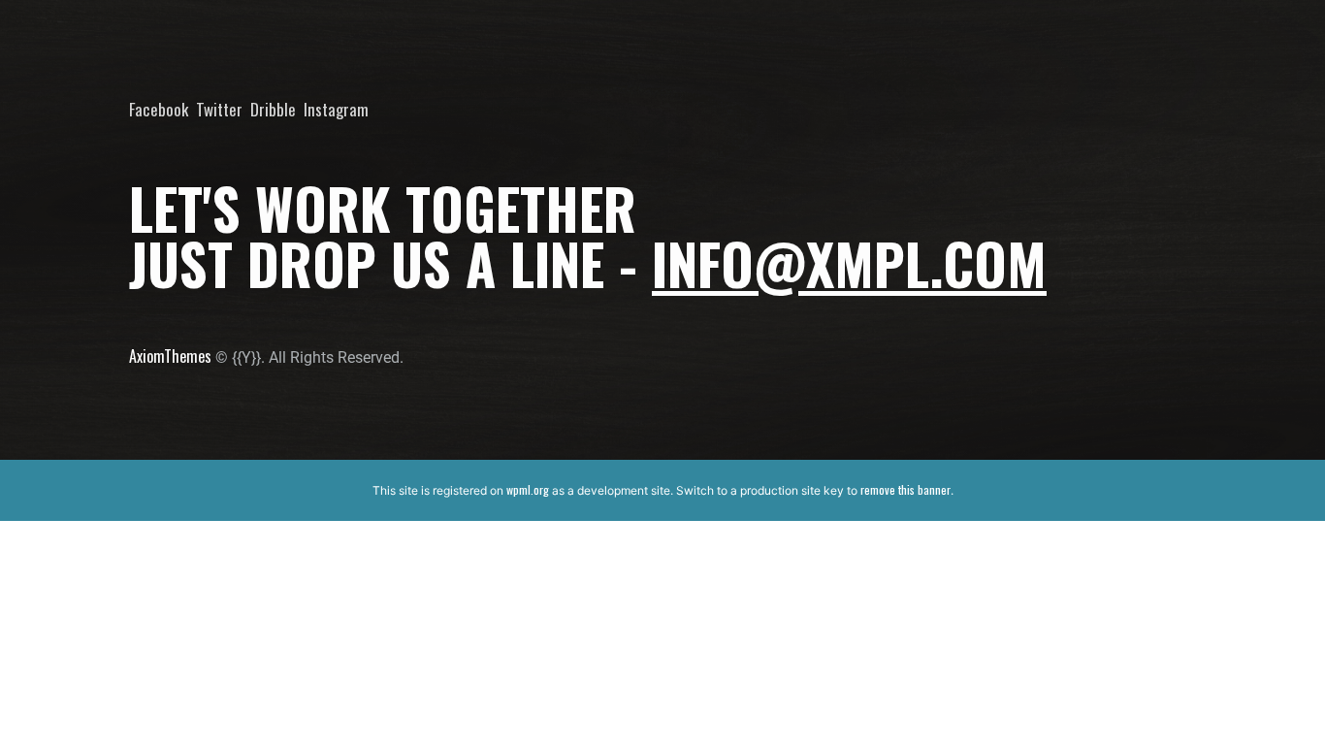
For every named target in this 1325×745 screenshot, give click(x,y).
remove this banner (905, 489)
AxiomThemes (170, 356)
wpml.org (527, 489)
